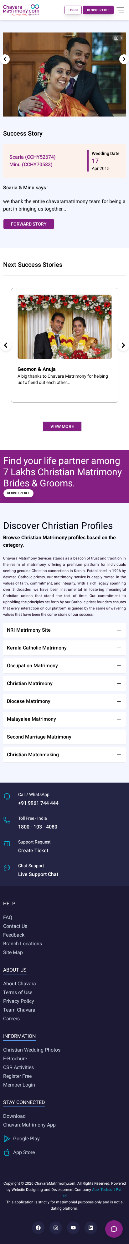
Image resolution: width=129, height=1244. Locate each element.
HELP (9, 904)
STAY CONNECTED (24, 1102)
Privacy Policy (18, 1001)
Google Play (26, 1139)
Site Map (13, 952)
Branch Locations (22, 944)
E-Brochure (15, 1059)
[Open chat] (114, 1229)
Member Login (19, 1085)
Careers (11, 1019)
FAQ (7, 917)
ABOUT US (15, 970)
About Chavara (19, 984)
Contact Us (15, 926)
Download (14, 1116)
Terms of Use (17, 992)
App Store (24, 1152)
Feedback (13, 935)
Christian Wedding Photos (31, 1050)
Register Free (17, 1076)
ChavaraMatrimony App (29, 1125)
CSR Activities (18, 1067)
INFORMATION (19, 1036)
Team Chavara (19, 1010)
